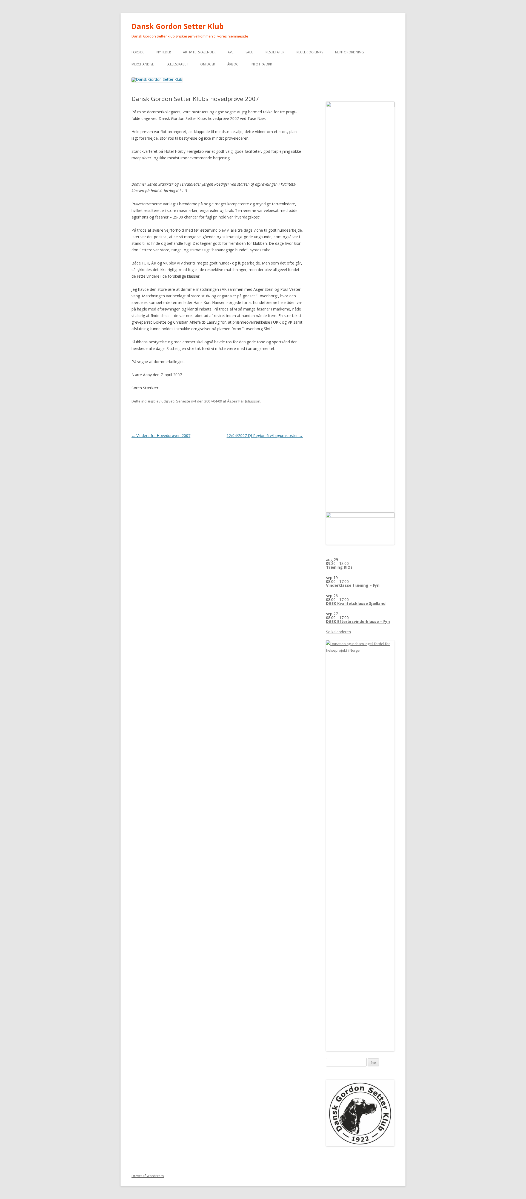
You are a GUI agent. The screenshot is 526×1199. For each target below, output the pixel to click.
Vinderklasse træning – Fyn (352, 585)
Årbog (233, 64)
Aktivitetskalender (199, 52)
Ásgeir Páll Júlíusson (243, 401)
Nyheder (163, 52)
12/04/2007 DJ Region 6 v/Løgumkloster (265, 435)
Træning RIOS (339, 567)
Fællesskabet (177, 64)
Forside (138, 52)
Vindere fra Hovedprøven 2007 (161, 435)
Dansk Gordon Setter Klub (178, 26)
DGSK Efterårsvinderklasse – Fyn (358, 621)
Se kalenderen (338, 631)
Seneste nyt (186, 401)
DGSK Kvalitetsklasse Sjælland (355, 603)
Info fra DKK (261, 64)
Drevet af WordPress (148, 1176)
